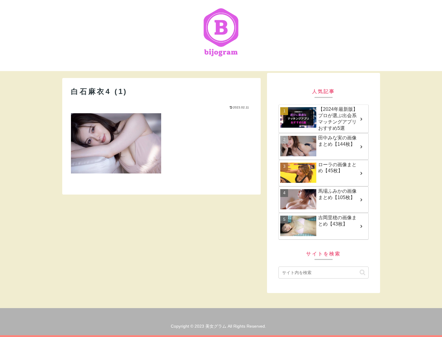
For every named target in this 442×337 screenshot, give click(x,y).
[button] (362, 272)
